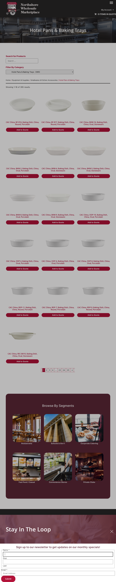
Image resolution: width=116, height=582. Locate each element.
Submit (8, 579)
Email (4, 570)
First (5, 558)
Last (5, 566)
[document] (58, 291)
